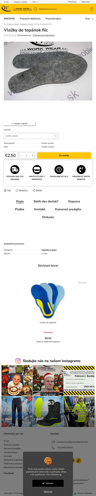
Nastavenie (47, 492)
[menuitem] (8, 18)
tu (59, 474)
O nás (5, 2)
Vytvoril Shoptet (83, 493)
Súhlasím (49, 483)
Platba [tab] (18, 209)
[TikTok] (77, 460)
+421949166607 (64, 447)
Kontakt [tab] (38, 209)
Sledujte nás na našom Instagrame (51, 360)
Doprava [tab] (73, 201)
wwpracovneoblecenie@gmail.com (71, 442)
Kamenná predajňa (11, 448)
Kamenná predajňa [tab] (67, 209)
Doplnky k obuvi (48, 250)
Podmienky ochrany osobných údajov (19, 463)
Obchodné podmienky (12, 460)
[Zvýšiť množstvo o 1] (32, 155)
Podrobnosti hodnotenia (43, 35)
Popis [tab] (19, 201)
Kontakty (7, 456)
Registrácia (84, 2)
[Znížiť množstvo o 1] (19, 155)
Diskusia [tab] (47, 217)
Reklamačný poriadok (12, 467)
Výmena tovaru (9, 452)
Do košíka (63, 155)
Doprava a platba (19, 2)
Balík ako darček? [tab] (45, 201)
